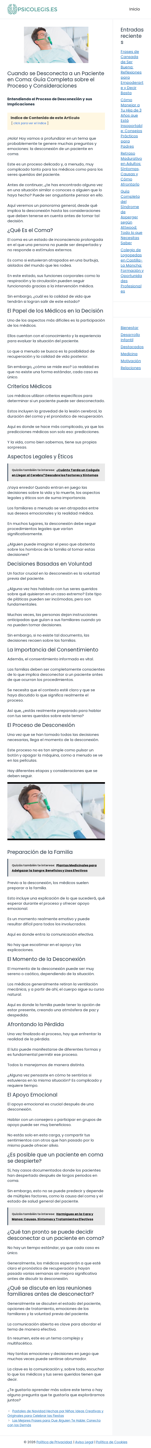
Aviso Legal (84, 1442)
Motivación (131, 360)
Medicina (129, 353)
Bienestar (129, 327)
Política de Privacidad (54, 1442)
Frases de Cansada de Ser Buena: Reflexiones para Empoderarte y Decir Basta (132, 72)
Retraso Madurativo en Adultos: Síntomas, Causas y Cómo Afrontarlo (131, 169)
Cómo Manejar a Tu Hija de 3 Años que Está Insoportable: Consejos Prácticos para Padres (131, 123)
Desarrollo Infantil (130, 337)
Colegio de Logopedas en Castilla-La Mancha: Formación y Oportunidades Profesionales (132, 270)
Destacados (132, 346)
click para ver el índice (29, 123)
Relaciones (131, 367)
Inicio (134, 9)
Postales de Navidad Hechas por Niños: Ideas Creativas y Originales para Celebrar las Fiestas (55, 1413)
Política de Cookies (111, 1442)
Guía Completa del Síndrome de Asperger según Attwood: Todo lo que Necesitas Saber (131, 217)
